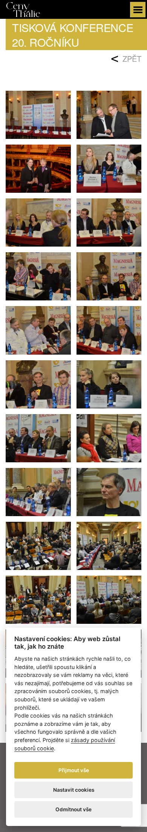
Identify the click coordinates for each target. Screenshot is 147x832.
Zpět (131, 58)
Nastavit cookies (73, 790)
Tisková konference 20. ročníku (72, 35)
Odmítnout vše (73, 809)
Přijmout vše (73, 770)
